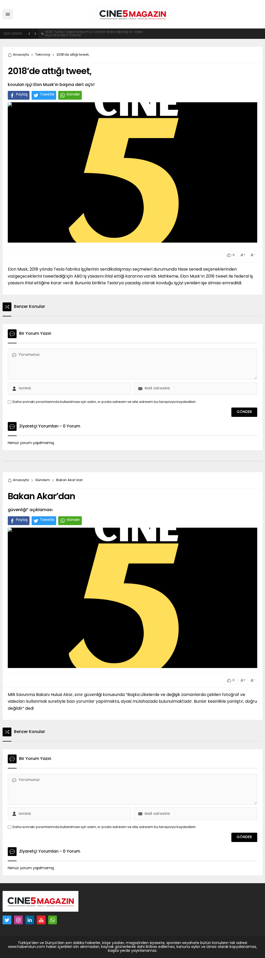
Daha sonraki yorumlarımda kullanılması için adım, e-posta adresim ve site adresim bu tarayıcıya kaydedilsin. (104, 402)
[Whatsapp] (52, 920)
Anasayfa (21, 54)
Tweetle (47, 95)
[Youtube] (41, 920)
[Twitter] (7, 920)
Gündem (42, 480)
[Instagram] (18, 920)
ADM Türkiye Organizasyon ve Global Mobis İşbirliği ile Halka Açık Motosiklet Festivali (94, 33)
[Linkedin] (29, 920)
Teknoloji (42, 54)
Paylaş (22, 95)
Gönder (73, 95)
